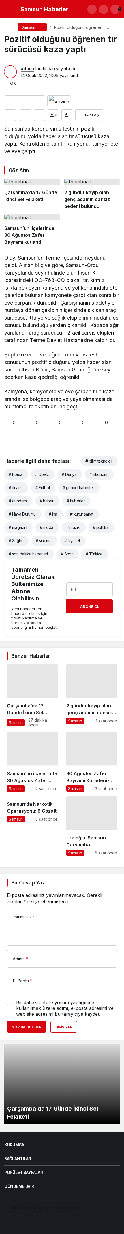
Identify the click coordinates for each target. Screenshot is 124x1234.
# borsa (15, 474)
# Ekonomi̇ (98, 474)
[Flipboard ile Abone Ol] (59, 100)
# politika (100, 527)
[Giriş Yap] (103, 9)
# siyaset (72, 540)
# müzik (73, 527)
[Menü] (10, 9)
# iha (53, 514)
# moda (46, 527)
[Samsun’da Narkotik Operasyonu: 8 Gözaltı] (32, 826)
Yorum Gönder (26, 1027)
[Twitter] (17, 1224)
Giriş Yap (63, 1027)
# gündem (18, 500)
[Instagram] (26, 1224)
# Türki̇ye (94, 553)
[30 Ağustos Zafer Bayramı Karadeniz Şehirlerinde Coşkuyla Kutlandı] (91, 762)
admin (27, 68)
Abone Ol (89, 606)
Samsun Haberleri (45, 9)
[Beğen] (10, 115)
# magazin (18, 527)
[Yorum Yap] (39, 115)
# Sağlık (16, 540)
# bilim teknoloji (98, 461)
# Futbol (42, 487)
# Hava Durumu (22, 514)
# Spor (67, 553)
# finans (15, 487)
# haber (47, 500)
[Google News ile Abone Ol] (25, 100)
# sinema (44, 540)
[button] (92, 9)
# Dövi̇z (42, 474)
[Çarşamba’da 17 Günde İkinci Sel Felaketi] (32, 194)
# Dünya (69, 474)
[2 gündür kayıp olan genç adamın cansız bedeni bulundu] (92, 194)
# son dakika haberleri (28, 553)
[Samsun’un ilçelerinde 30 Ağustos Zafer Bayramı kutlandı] (32, 229)
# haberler (76, 500)
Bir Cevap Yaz (28, 883)
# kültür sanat (81, 514)
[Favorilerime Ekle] (25, 115)
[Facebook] (7, 1224)
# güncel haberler (78, 487)
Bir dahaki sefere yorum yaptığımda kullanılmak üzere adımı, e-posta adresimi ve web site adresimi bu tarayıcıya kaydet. (65, 1008)
